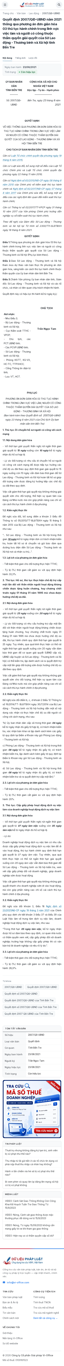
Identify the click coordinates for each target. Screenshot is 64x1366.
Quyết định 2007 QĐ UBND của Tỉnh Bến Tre (29, 1013)
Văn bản (21, 13)
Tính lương (39, 1297)
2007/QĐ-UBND (13, 987)
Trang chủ (8, 13)
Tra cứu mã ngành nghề (46, 1312)
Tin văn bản (9, 1312)
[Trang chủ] (32, 4)
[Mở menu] (5, 4)
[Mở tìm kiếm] (59, 4)
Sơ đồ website (10, 1343)
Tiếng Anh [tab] (20, 58)
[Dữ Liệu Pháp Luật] (23, 1260)
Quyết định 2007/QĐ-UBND (42, 987)
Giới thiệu (7, 1333)
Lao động (34, 13)
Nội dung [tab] (7, 58)
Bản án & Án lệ (10, 1302)
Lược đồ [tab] (33, 58)
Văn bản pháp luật (12, 1297)
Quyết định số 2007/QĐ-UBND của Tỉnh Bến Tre (31, 1007)
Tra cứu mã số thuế (43, 1307)
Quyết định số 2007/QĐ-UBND (21, 993)
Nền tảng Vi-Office (13, 1338)
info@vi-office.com (18, 1282)
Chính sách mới (11, 1318)
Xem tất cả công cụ (44, 1318)
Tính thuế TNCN (42, 1302)
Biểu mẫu (7, 1307)
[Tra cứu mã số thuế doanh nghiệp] (32, 1109)
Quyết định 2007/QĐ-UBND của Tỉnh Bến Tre (29, 1000)
